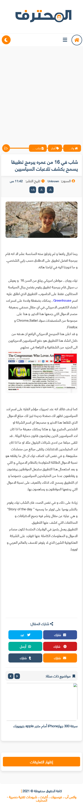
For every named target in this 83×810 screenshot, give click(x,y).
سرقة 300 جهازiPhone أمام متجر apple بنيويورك (45, 725)
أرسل (23, 646)
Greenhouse (62, 300)
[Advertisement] (41, 91)
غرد (22, 634)
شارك (57, 634)
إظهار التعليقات (41, 761)
